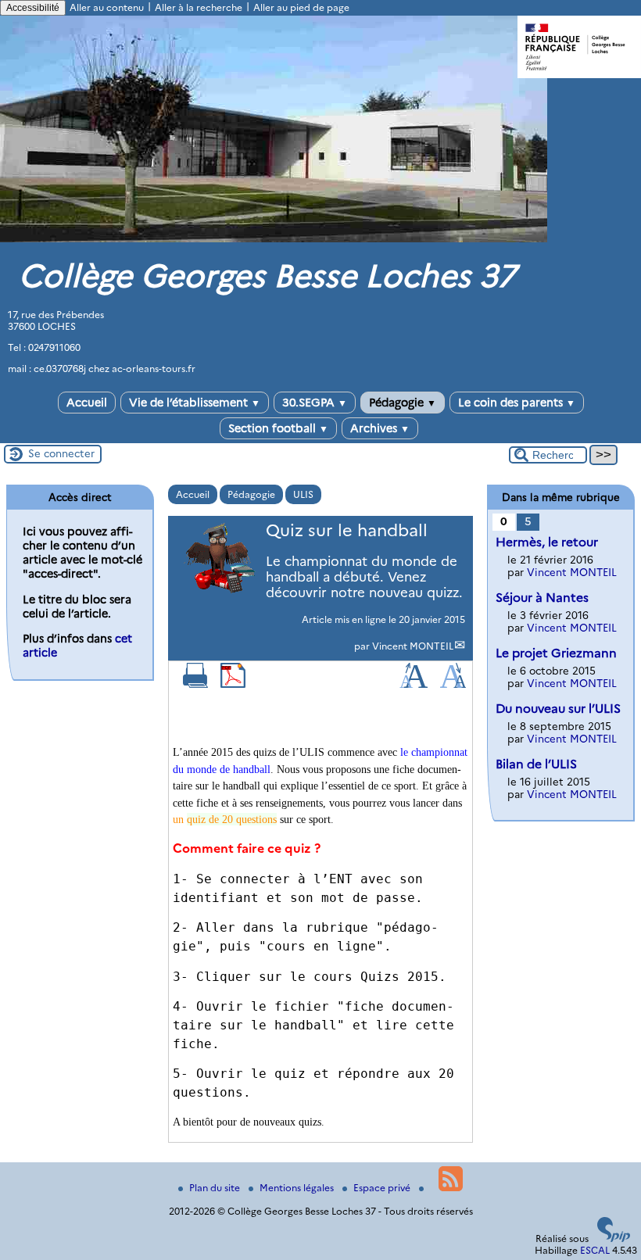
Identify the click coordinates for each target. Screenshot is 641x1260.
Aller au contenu (107, 7)
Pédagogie (402, 403)
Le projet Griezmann (556, 653)
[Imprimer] (195, 684)
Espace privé (383, 1188)
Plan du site (215, 1188)
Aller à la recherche (198, 7)
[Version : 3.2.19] (613, 1238)
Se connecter (61, 453)
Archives (380, 428)
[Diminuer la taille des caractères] (453, 684)
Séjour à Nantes (542, 597)
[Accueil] (273, 239)
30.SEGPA (314, 403)
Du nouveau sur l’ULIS (558, 708)
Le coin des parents (516, 403)
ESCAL (595, 1250)
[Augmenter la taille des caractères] (413, 684)
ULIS (303, 494)
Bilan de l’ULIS (536, 764)
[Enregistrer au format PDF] (232, 684)
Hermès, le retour (547, 542)
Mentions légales (298, 1188)
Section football (278, 428)
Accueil (86, 403)
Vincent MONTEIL (412, 646)
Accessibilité (32, 7)
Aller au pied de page (301, 7)
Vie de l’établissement (194, 403)
